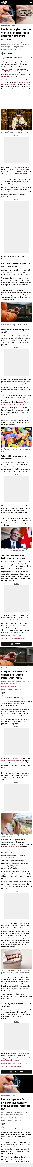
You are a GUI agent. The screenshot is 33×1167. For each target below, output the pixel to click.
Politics (23, 638)
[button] (31, 58)
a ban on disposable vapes (12, 846)
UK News (13, 26)
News (8, 26)
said (17, 933)
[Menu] (31, 2)
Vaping (12, 638)
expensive (8, 852)
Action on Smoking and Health (11, 711)
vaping (8, 758)
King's (6, 70)
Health (8, 638)
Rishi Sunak (19, 167)
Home (3, 26)
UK (26, 270)
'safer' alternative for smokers (11, 761)
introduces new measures (18, 169)
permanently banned (8, 1149)
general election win (8, 76)
